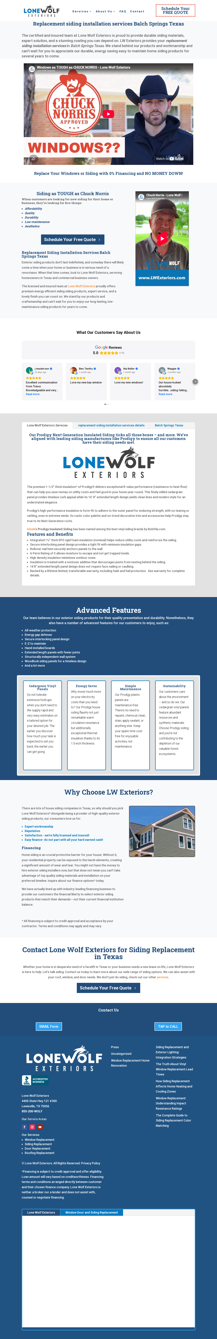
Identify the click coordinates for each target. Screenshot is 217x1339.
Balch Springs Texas (169, 425)
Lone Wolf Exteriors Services (47, 425)
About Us (104, 11)
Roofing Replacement (39, 1153)
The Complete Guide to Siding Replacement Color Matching (173, 1120)
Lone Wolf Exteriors (81, 286)
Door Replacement (37, 1148)
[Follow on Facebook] (24, 1127)
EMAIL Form (49, 1026)
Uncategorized (121, 1053)
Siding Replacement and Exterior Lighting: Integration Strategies (172, 1052)
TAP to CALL (168, 1026)
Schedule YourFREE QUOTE (175, 10)
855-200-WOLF (32, 1111)
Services (80, 11)
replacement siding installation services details (111, 425)
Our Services (30, 1135)
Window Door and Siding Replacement (91, 1212)
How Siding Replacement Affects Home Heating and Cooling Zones (174, 1086)
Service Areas (37, 1119)
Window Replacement (39, 1139)
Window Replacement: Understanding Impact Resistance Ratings (171, 1103)
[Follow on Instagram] (32, 1127)
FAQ (123, 11)
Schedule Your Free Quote (70, 239)
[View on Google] (29, 370)
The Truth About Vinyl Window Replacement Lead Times (174, 1069)
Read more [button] (33, 394)
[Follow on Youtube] (40, 1127)
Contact (137, 11)
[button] (21, 381)
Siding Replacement (38, 1144)
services (162, 977)
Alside (31, 529)
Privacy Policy (90, 1163)
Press (115, 1047)
